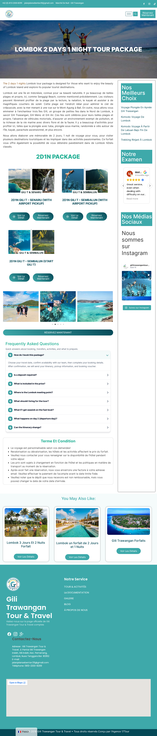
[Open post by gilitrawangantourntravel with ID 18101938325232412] (136, 285)
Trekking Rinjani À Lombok (136, 139)
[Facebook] (144, 4)
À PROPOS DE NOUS (76, 610)
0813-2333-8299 (33, 665)
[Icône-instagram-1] (15, 634)
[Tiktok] (154, 4)
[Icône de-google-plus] (22, 634)
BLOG (67, 604)
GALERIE (69, 598)
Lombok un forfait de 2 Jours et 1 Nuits (77, 545)
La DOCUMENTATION (76, 592)
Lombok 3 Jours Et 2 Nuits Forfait (26, 544)
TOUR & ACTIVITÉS (75, 586)
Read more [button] (132, 198)
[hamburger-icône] (128, 14)
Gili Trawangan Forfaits (129, 540)
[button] (6, 306)
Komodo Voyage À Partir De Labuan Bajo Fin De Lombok (135, 130)
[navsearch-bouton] (135, 14)
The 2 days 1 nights (14, 83)
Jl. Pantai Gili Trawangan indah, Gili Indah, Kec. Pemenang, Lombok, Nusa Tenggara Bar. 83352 (30, 653)
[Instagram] (149, 4)
